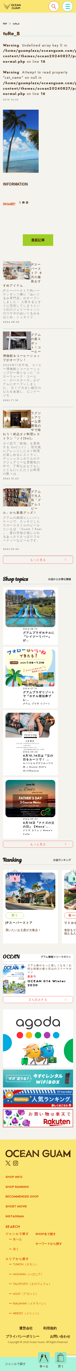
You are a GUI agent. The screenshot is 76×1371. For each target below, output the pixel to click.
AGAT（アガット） (23, 1294)
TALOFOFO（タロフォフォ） (30, 1284)
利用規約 (50, 1328)
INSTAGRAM (14, 1216)
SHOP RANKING (17, 1187)
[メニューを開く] (67, 6)
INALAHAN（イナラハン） (28, 1303)
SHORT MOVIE (16, 1206)
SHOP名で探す (45, 1234)
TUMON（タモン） (23, 1264)
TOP (5, 23)
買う (14, 1249)
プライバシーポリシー (22, 1336)
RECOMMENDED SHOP (22, 1196)
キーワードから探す (48, 1244)
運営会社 (26, 1328)
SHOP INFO (13, 1177)
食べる (15, 1239)
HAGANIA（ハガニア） (26, 1274)
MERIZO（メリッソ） (25, 1313)
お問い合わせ (60, 1336)
